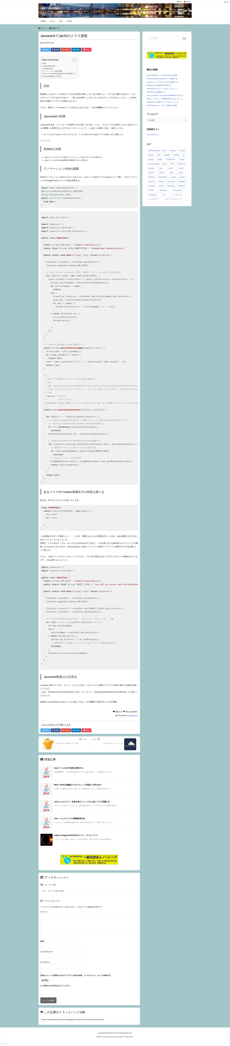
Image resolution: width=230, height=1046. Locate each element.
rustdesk (151, 186)
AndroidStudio (153, 150)
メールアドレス (46, 952)
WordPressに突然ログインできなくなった (163, 102)
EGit (159, 155)
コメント (43, 912)
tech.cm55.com (153, 135)
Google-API (170, 159)
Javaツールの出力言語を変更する (68, 768)
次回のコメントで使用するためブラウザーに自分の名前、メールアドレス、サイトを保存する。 (76, 975)
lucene (173, 177)
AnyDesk (173, 150)
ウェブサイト (45, 962)
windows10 (177, 190)
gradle (181, 159)
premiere (181, 181)
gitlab (160, 159)
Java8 (170, 168)
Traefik (151, 190)
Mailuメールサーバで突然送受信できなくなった (165, 99)
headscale (181, 164)
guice (165, 164)
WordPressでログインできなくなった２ (162, 89)
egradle (167, 155)
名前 (42, 941)
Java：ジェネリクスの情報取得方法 (69, 818)
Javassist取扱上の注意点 (52, 76)
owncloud (171, 181)
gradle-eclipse (154, 164)
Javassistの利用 (49, 66)
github (150, 159)
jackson (151, 168)
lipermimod (163, 177)
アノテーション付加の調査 (52, 71)
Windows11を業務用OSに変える (159, 85)
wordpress (152, 195)
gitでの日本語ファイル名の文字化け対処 (162, 75)
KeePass (151, 177)
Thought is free (128, 1037)
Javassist (133, 711)
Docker (182, 150)
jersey (162, 173)
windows (163, 190)
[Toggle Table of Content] (73, 60)
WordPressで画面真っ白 (156, 92)
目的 (44, 63)
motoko (161, 181)
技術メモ (118, 711)
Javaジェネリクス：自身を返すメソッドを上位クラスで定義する (82, 801)
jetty (171, 173)
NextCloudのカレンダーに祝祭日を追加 (162, 105)
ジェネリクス (177, 195)
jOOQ (181, 173)
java (127, 711)
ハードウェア (153, 199)
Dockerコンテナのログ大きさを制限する (162, 82)
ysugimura (132, 715)
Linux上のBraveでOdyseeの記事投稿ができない (165, 95)
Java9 (180, 168)
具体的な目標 (48, 68)
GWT (172, 164)
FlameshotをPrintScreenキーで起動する (162, 79)
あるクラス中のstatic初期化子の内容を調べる (59, 73)
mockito (151, 181)
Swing (161, 186)
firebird (176, 155)
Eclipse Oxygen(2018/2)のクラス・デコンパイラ (76, 835)
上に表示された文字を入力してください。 (56, 986)
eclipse (151, 155)
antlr (164, 150)
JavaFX (151, 173)
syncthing (171, 186)
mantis (182, 177)
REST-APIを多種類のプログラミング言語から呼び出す (77, 785)
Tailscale (181, 186)
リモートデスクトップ (173, 199)
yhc (164, 195)
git (184, 155)
